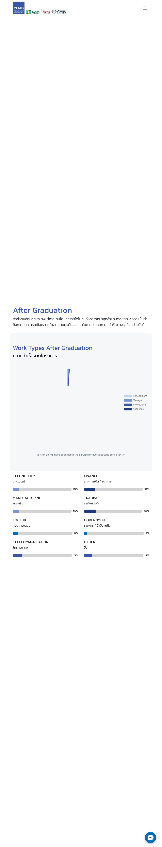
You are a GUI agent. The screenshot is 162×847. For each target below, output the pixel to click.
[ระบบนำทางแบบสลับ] (145, 8)
